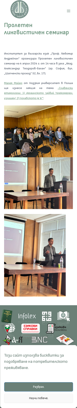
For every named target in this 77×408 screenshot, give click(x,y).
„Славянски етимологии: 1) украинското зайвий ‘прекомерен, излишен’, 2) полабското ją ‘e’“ (38, 93)
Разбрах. (38, 387)
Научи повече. (38, 398)
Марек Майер (13, 83)
